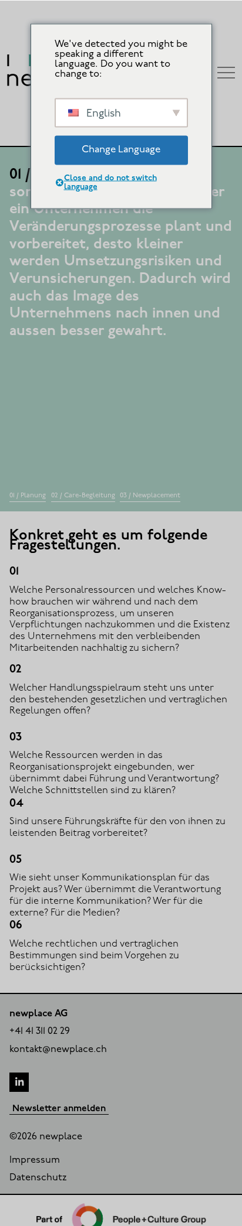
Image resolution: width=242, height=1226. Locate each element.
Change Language (121, 150)
